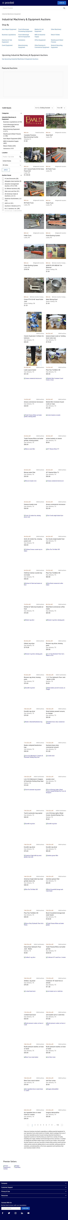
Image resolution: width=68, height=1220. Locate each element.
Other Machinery (56, 29)
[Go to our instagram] (15, 1213)
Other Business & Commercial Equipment (42, 46)
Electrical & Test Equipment (7, 41)
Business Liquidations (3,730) (12, 122)
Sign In (61, 2)
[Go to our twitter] (9, 1213)
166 (57, 1125)
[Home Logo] (9, 3)
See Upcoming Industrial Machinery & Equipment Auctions (20, 59)
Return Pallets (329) (9, 146)
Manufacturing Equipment (23, 46)
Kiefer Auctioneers (61, 674)
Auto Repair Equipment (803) (12, 138)
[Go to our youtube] (28, 1213)
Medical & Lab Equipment (39, 30)
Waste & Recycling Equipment (57, 46)
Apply (6, 170)
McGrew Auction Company (59, 263)
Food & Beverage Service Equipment (24, 35)
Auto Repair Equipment (9, 29)
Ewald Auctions (39, 132)
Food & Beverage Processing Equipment (25, 30)
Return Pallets (55, 34)
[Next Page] (62, 1125)
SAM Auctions (40, 333)
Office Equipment (40, 40)
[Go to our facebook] (2, 1213)
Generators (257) (8, 148)
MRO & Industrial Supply (40, 35)
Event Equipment (7, 45)
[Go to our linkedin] (22, 1213)
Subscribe (25, 1208)
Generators (21, 40)
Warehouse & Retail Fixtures (57, 41)
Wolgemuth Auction (60, 132)
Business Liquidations (9, 34)
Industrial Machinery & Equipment (11, 14)
